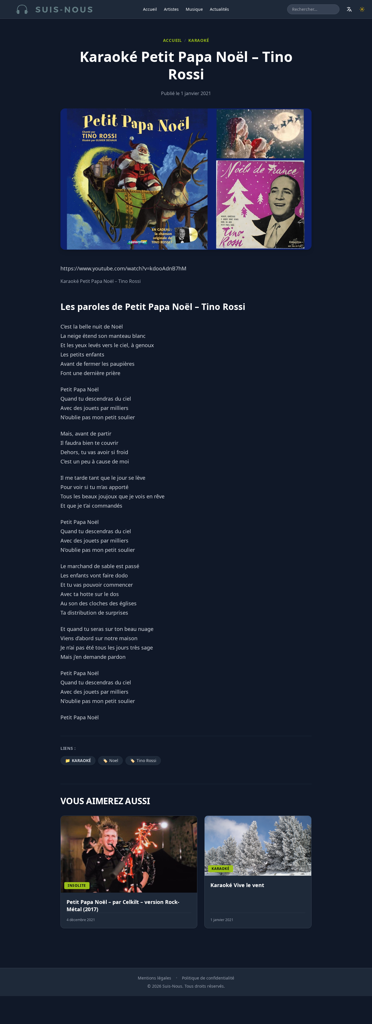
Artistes (171, 9)
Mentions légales (154, 978)
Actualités (219, 9)
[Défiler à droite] (309, 875)
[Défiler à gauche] (63, 875)
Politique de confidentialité (208, 978)
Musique (194, 9)
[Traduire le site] (349, 9)
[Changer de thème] (362, 9)
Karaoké (198, 40)
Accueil (150, 9)
